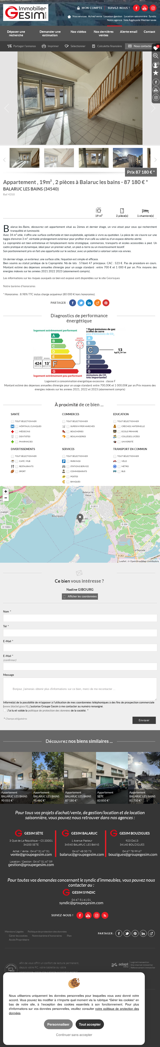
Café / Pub (24, 461)
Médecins (24, 431)
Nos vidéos (78, 31)
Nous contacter (143, 46)
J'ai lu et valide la (17, 710)
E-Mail (8, 641)
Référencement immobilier (143, 967)
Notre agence (114, 20)
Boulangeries (78, 436)
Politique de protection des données (47, 931)
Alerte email (128, 31)
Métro (125, 466)
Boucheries (76, 431)
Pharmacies (25, 442)
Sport (22, 471)
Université (127, 442)
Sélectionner (78, 46)
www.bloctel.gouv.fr (16, 706)
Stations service (79, 466)
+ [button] (5, 491)
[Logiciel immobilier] (120, 965)
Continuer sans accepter (74, 1034)
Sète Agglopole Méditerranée (140, 20)
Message (8, 674)
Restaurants (26, 466)
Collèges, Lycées (130, 436)
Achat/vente (95, 16)
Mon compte (92, 8)
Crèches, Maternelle (133, 426)
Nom (7, 611)
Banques (75, 482)
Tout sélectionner (25, 421)
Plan (69, 935)
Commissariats (78, 471)
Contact (149, 31)
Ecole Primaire (129, 431)
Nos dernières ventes (104, 33)
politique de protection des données (49, 710)
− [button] (5, 497)
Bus (123, 471)
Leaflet (122, 561)
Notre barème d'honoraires (19, 286)
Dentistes (24, 436)
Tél (6, 626)
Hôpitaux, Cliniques (30, 426)
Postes (74, 476)
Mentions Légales (14, 931)
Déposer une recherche (16, 33)
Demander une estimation (50, 33)
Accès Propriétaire (19, 939)
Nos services (79, 16)
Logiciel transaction (140, 962)
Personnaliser (58, 1024)
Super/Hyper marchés (82, 426)
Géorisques (113, 278)
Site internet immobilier (142, 965)
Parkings (75, 461)
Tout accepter (90, 1024)
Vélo (124, 461)
